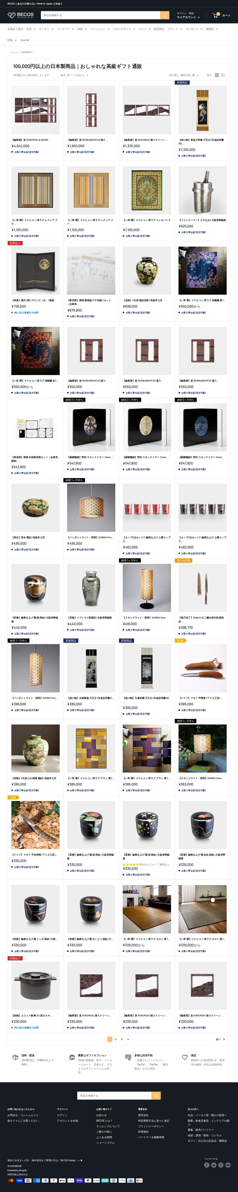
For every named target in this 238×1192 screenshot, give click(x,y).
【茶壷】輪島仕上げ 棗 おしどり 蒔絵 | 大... (90, 938)
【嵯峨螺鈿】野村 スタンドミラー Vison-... (90, 457)
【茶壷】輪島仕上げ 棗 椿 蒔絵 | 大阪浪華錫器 (90, 856)
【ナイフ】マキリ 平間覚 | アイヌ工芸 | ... (200, 697)
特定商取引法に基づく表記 (153, 1120)
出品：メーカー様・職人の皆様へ (207, 1115)
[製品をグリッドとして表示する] (217, 75)
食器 (29, 28)
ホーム (14, 52)
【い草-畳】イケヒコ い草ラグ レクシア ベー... (90, 222)
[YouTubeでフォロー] (228, 1165)
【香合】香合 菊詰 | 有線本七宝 (28, 537)
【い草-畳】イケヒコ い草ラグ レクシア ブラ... (34, 222)
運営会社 (143, 1115)
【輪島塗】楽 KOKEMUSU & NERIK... (30, 139)
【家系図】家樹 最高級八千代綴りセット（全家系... (89, 302)
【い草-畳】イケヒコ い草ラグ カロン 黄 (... (146, 938)
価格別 (210, 28)
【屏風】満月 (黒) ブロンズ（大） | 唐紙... (33, 300)
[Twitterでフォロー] (213, 1165)
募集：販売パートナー (201, 1129)
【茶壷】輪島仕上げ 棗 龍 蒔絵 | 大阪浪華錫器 (34, 619)
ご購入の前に (104, 1131)
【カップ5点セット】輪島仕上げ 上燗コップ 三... (147, 539)
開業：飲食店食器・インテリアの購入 (208, 1122)
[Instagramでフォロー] (220, 1165)
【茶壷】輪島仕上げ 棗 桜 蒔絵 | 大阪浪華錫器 (146, 856)
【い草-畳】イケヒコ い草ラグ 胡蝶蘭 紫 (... (202, 300)
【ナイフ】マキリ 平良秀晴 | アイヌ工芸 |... (34, 854)
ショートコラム (105, 1142)
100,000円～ (28, 52)
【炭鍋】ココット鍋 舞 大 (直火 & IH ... (32, 1015)
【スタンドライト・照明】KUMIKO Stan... (145, 617)
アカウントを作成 (67, 1120)
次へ (218, 1039)
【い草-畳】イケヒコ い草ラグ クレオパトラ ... (147, 222)
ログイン (62, 1115)
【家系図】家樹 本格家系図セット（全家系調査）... (34, 459)
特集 (10, 40)
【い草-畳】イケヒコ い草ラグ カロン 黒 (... (202, 938)
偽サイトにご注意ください (23, 1120)
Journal (24, 40)
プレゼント (192, 28)
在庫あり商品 (15, 28)
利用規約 (143, 1131)
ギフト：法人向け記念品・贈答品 (207, 1140)
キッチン (44, 28)
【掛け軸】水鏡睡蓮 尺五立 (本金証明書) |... (90, 697)
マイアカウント (187, 17)
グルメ (143, 28)
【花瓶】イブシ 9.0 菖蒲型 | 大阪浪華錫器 (89, 617)
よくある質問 (104, 1137)
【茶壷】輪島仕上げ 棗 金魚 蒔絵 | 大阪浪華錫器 (201, 856)
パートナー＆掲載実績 (151, 1137)
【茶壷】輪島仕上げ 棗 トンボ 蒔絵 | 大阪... (34, 938)
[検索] (164, 15)
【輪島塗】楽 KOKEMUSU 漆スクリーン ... (145, 139)
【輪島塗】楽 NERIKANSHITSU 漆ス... (87, 139)
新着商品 (159, 28)
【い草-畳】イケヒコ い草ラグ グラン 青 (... (146, 778)
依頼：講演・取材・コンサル (205, 1135)
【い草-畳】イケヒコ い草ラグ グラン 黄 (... (90, 778)
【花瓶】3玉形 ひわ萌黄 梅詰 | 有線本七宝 (33, 778)
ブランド (173, 28)
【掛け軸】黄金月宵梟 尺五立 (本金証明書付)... (201, 141)
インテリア (63, 28)
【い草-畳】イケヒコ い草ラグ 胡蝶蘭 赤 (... (35, 380)
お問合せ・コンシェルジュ (23, 1115)
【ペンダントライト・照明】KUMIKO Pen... (90, 537)
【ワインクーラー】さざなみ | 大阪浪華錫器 (202, 220)
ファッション (98, 28)
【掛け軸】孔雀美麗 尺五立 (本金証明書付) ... (146, 699)
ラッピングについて (108, 1126)
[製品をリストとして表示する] (223, 75)
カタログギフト (122, 28)
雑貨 (80, 28)
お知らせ (101, 1115)
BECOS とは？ (104, 1120)
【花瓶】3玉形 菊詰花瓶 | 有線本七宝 (142, 300)
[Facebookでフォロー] (206, 1165)
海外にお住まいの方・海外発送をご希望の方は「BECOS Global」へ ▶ (45, 1160)
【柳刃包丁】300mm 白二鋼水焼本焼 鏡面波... (201, 619)
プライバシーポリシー (151, 1126)
